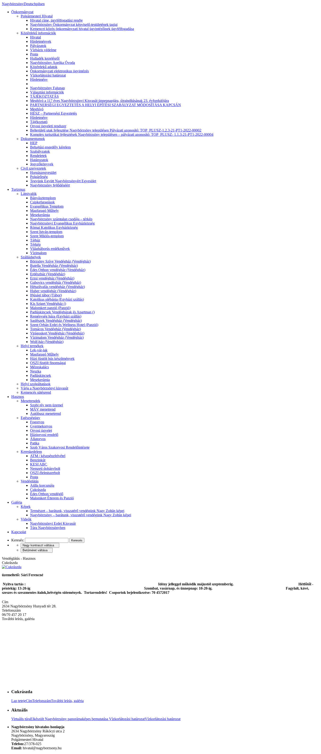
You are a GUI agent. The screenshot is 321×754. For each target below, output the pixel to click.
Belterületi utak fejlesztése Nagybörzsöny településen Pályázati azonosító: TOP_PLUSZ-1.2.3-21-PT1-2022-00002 (115, 130)
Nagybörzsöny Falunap (47, 88)
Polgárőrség (39, 177)
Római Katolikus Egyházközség (54, 227)
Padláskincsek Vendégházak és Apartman (62, 312)
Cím (29, 701)
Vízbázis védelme (43, 50)
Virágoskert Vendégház (57, 333)
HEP (33, 143)
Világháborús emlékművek (50, 249)
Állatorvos (38, 439)
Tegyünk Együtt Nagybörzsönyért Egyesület (63, 181)
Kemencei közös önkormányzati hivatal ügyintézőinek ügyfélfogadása (82, 29)
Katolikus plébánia (57, 299)
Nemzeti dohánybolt (45, 468)
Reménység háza (55, 316)
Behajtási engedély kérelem (50, 147)
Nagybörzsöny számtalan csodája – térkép (61, 219)
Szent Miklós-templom (47, 236)
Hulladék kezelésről (44, 58)
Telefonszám (41, 701)
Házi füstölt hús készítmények (52, 359)
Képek (26, 507)
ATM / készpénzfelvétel (47, 456)
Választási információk (47, 92)
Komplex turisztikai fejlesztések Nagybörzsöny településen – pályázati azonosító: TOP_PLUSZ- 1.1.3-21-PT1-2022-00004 (121, 134)
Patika (34, 443)
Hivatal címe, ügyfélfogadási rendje (56, 20)
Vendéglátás (30, 481)
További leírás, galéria (67, 701)
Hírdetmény (39, 80)
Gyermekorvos (41, 426)
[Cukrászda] (11, 567)
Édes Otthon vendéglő (46, 494)
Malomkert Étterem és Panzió (52, 498)
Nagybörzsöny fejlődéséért (50, 185)
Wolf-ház (46, 342)
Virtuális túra (60, 719)
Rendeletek (38, 156)
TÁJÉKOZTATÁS (44, 96)
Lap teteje (18, 701)
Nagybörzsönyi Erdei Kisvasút (53, 523)
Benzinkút (37, 460)
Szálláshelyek (31, 257)
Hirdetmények (40, 41)
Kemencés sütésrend (36, 392)
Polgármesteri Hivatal (37, 16)
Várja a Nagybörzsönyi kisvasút (44, 388)
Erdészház (47, 274)
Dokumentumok (33, 139)
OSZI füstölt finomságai (48, 363)
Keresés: (17, 540)
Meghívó (36, 109)
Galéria (16, 502)
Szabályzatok (40, 151)
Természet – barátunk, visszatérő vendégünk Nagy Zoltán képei (77, 511)
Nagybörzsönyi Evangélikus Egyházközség (62, 223)
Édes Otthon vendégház (57, 270)
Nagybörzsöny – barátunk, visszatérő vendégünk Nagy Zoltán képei (80, 515)
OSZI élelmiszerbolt (45, 473)
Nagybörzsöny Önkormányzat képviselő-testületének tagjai (73, 25)
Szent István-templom (46, 232)
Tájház (35, 240)
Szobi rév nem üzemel (46, 405)
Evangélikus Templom (46, 206)
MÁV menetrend (42, 409)
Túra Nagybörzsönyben (47, 528)
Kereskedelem (31, 452)
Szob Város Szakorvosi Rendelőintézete (60, 447)
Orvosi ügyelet (41, 430)
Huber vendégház (53, 291)
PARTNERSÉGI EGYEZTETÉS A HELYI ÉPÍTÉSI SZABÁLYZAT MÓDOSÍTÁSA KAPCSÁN (105, 105)
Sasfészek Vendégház (56, 321)
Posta (34, 54)
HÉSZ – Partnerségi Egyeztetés (53, 113)
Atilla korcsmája (42, 485)
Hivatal (35, 37)
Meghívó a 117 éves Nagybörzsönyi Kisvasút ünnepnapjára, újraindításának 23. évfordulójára (99, 101)
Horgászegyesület (43, 173)
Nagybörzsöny (23, 4)
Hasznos (17, 397)
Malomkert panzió (50, 308)
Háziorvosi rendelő (44, 435)
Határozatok (39, 160)
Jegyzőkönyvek (41, 164)
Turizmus (18, 189)
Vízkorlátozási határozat (48, 75)
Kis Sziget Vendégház (48, 304)
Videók (26, 519)
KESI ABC (38, 464)
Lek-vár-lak (38, 350)
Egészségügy (30, 418)
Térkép (35, 244)
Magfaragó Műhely (44, 211)
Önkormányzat (22, 12)
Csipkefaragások (42, 202)
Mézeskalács (39, 367)
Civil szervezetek (33, 168)
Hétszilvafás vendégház (57, 287)
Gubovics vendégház (55, 282)
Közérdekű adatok (43, 67)
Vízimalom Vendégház (57, 337)
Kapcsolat (18, 532)
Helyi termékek (32, 346)
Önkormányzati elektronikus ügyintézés (59, 71)
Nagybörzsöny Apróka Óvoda (52, 63)
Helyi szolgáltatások (36, 384)
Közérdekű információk (38, 33)
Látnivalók (29, 194)
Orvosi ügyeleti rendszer (48, 126)
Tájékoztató (38, 122)
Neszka (35, 371)
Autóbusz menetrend (45, 414)
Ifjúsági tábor (46, 295)
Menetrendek (30, 401)
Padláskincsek (40, 375)
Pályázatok (38, 46)
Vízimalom (38, 253)
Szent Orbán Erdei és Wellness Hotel (64, 325)
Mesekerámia (40, 215)
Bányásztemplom (43, 198)
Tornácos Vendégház (55, 329)
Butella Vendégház (54, 266)
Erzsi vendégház (52, 278)
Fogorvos (37, 422)
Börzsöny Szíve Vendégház (60, 261)
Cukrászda (38, 490)
